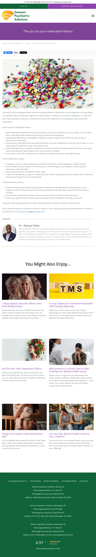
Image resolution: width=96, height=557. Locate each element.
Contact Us (83, 481)
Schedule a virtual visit (62, 2)
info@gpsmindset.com (35, 211)
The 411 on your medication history (44, 43)
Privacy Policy (35, 481)
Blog (27, 43)
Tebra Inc (24, 481)
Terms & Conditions (51, 481)
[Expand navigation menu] (93, 16)
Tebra (58, 548)
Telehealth (37, 2)
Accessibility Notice (69, 481)
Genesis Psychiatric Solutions (12, 43)
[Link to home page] (15, 16)
